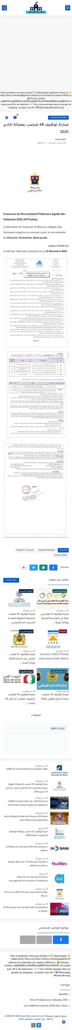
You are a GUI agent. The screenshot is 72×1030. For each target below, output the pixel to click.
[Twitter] (28, 940)
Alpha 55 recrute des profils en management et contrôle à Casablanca (28, 879)
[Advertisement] (36, 55)
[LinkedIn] (44, 940)
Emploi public (61, 555)
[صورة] (59, 770)
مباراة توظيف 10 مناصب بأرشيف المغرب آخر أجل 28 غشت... (20, 699)
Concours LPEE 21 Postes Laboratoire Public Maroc (26, 894)
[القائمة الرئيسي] (67, 7)
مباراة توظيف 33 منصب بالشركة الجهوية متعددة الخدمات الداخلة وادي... (21, 618)
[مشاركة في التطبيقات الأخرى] (24, 567)
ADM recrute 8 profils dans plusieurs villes (27, 769)
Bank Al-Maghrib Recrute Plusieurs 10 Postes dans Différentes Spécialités (26, 819)
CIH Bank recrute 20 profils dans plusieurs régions (27, 849)
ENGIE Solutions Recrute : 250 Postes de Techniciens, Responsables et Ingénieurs (28, 803)
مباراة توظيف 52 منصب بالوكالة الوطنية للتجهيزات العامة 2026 (28, 834)
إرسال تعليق (57, 728)
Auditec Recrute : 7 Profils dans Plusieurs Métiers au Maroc (28, 864)
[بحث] (4, 7)
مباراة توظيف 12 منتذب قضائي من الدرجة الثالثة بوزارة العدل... (22, 659)
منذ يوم (42, 873)
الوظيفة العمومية (58, 117)
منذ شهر (41, 828)
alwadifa (63, 994)
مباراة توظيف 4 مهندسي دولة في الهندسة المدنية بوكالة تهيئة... (55, 618)
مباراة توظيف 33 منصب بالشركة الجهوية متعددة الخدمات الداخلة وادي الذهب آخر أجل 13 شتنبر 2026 (27, 788)
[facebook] (61, 940)
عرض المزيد (11, 580)
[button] (53, 567)
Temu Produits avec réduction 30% (49, 999)
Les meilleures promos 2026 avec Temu (46, 1005)
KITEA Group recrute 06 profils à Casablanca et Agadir (26, 909)
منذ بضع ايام (61, 610)
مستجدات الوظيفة (25, 550)
